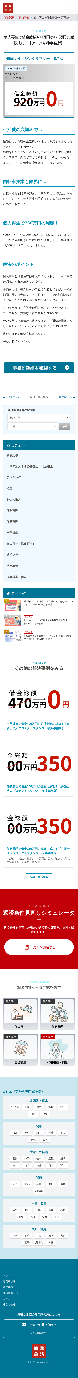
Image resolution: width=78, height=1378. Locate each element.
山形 (33, 1113)
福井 (39, 1165)
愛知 (15, 1158)
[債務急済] (8, 8)
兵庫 (39, 1184)
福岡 (15, 1235)
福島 (45, 1113)
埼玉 (39, 1132)
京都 (27, 1184)
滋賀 (62, 1184)
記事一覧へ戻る (39, 397)
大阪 (15, 1184)
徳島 (21, 1216)
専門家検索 (9, 1281)
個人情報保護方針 (39, 1333)
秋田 (62, 1107)
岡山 (27, 1210)
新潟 (62, 1158)
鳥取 (51, 1210)
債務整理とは (10, 1293)
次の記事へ (67, 397)
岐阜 (39, 1158)
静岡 (27, 1158)
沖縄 (51, 1242)
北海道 (15, 1107)
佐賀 (39, 1235)
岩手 (39, 1107)
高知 (33, 1216)
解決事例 (24, 17)
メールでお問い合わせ (41, 1325)
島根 (62, 1210)
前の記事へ (11, 397)
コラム (7, 1298)
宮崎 (27, 1242)
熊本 (51, 1235)
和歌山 (39, 1191)
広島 (15, 1210)
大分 (62, 1235)
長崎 (27, 1235)
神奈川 (27, 1132)
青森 (27, 1107)
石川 (51, 1165)
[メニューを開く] (70, 8)
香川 (56, 1216)
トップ (7, 1275)
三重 (51, 1158)
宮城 (51, 1107)
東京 (15, 1132)
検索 (64, 426)
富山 (62, 1165)
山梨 (27, 1165)
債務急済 (9, 17)
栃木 (45, 1139)
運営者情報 (9, 1304)
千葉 (51, 1132)
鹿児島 (39, 1242)
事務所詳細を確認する (35, 368)
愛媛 (45, 1216)
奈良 (51, 1184)
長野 (15, 1165)
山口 (39, 1210)
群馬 (33, 1139)
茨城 (62, 1132)
